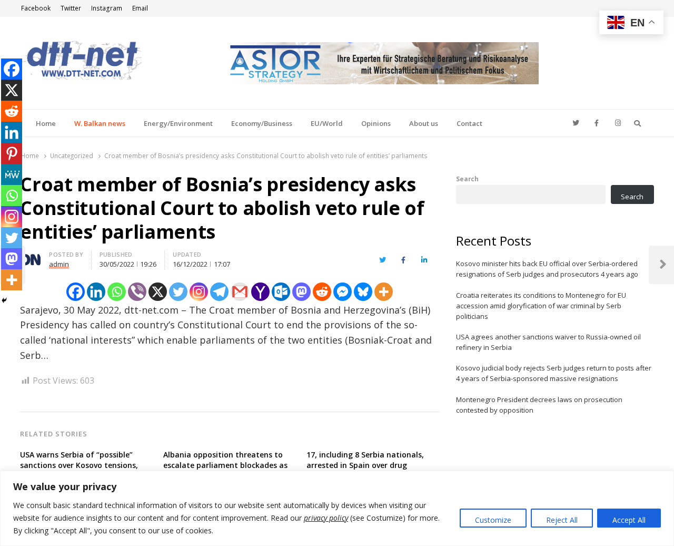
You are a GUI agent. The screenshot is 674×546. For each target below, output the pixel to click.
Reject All (562, 520)
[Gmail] (240, 291)
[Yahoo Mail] (260, 291)
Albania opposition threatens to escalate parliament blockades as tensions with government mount (225, 465)
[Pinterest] (11, 153)
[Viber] (137, 291)
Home (46, 123)
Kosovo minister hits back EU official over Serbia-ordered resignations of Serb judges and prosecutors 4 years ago (547, 269)
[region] (337, 508)
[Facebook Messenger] (342, 291)
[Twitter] (178, 291)
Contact (469, 123)
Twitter (71, 8)
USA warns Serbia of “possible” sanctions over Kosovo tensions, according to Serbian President (79, 465)
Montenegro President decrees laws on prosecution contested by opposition (539, 405)
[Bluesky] (363, 291)
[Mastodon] (301, 291)
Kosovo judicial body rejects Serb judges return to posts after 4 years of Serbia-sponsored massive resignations (553, 373)
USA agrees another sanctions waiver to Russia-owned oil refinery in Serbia (548, 342)
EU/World (327, 123)
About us (423, 123)
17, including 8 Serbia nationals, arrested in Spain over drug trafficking (365, 465)
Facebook (36, 8)
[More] (383, 291)
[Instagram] (199, 291)
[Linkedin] (96, 291)
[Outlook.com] (281, 291)
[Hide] (4, 300)
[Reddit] (322, 291)
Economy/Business (261, 123)
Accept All (629, 520)
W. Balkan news (99, 123)
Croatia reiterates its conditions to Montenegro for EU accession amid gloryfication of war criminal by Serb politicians (541, 305)
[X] (157, 291)
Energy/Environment (178, 123)
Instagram (106, 8)
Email (140, 8)
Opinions (376, 123)
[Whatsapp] (116, 291)
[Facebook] (75, 291)
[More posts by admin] (30, 256)
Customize (493, 520)
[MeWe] (11, 174)
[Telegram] (219, 291)
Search (467, 178)
